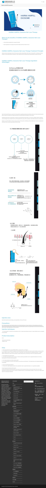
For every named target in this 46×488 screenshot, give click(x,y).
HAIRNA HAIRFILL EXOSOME (16, 427)
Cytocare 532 (15, 393)
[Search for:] (28, 381)
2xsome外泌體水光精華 (17, 413)
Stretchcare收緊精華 (16, 420)
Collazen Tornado (16, 451)
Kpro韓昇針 (15, 415)
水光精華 (14, 385)
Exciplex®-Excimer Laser (17, 443)
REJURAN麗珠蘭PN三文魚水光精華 (17, 401)
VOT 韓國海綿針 (16, 471)
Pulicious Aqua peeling (17, 455)
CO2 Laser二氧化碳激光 (17, 463)
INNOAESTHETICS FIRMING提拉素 (16, 411)
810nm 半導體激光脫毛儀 (17, 465)
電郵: (36, 385)
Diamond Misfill (16, 432)
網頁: (36, 388)
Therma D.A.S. (15, 445)
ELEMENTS (15, 475)
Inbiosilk (14, 408)
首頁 (13, 383)
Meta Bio (14, 453)
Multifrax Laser (16, 447)
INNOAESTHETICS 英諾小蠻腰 (17, 460)
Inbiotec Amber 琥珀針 (17, 424)
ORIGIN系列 (15, 473)
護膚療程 (14, 469)
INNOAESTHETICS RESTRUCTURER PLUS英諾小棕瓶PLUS (17, 388)
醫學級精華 (14, 406)
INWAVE (14, 449)
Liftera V (14, 457)
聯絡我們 (14, 477)
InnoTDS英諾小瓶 (16, 391)
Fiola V (14, 439)
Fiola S (14, 437)
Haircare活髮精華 (16, 422)
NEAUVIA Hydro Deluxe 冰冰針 (17, 404)
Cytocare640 (15, 397)
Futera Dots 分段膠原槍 (17, 467)
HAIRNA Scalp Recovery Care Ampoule (17, 430)
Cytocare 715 (15, 395)
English (14, 481)
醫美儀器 (14, 441)
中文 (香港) (14, 479)
